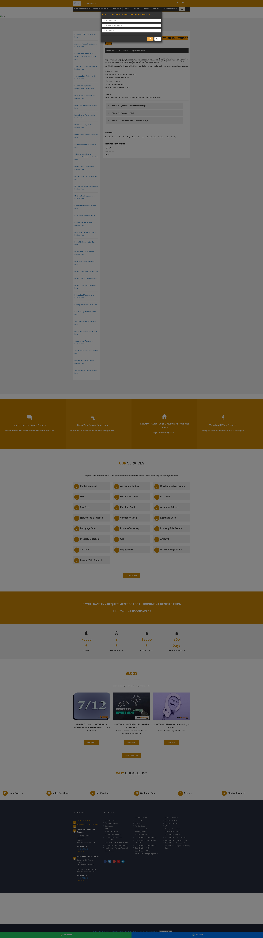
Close (157, 39)
